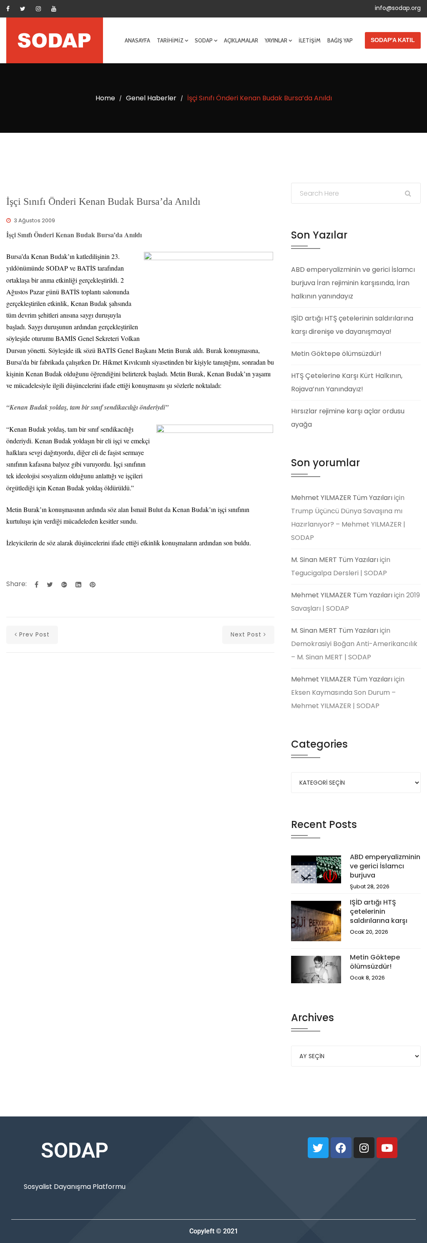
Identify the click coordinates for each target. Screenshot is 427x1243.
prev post (34, 634)
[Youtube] (53, 9)
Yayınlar (276, 40)
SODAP (204, 40)
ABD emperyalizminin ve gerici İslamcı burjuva (385, 866)
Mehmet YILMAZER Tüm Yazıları (341, 497)
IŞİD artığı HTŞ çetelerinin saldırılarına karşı (378, 911)
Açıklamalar (241, 40)
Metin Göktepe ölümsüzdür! (336, 353)
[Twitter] (22, 9)
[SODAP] (54, 40)
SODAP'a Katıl (393, 40)
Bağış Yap (340, 40)
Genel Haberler (151, 98)
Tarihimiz (170, 40)
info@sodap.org (398, 8)
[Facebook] (8, 9)
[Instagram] (38, 9)
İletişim (310, 40)
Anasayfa (137, 40)
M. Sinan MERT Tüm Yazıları (334, 559)
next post (246, 634)
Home (105, 98)
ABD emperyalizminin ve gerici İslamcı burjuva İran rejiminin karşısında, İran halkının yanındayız (353, 283)
